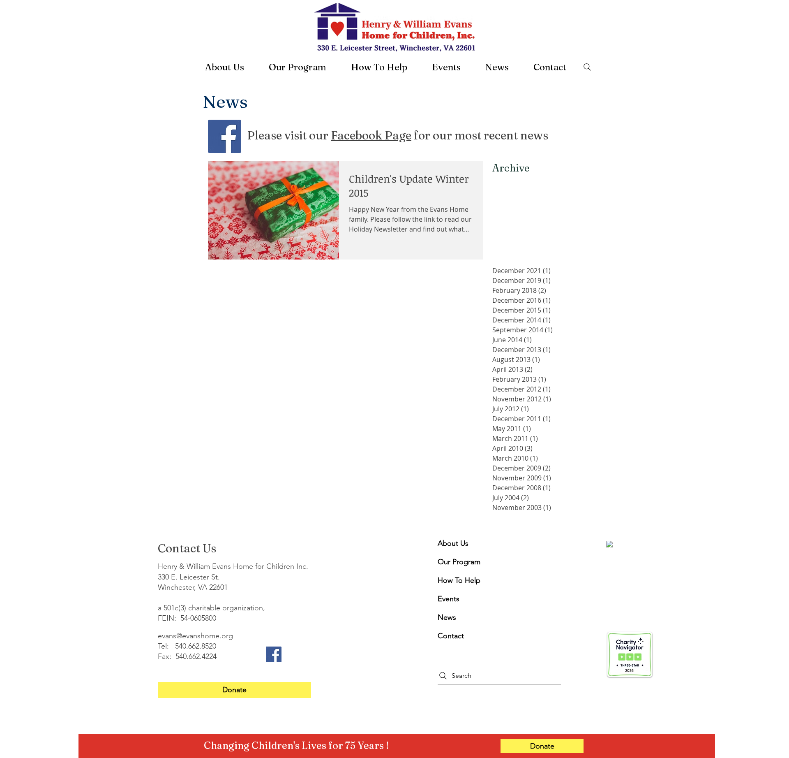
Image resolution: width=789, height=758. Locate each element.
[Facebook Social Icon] (224, 136)
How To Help (457, 580)
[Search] (587, 67)
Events (448, 598)
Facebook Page (371, 135)
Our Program (457, 561)
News (447, 617)
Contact (451, 635)
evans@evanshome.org (195, 635)
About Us (453, 543)
